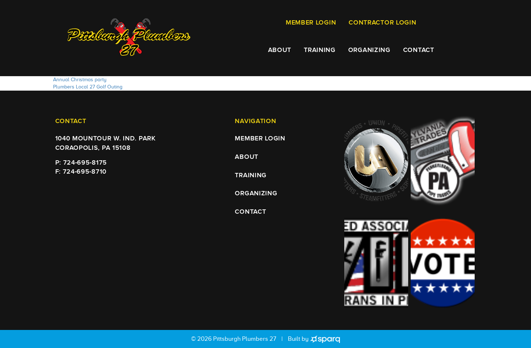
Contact (418, 50)
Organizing (369, 50)
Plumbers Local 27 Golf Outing (87, 87)
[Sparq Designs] (325, 338)
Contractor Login (382, 22)
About (280, 50)
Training (320, 50)
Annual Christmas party (80, 79)
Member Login (311, 22)
